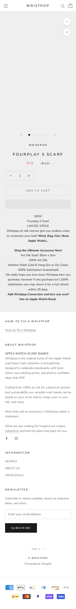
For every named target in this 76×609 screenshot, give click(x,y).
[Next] (55, 135)
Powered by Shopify (38, 564)
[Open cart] (70, 6)
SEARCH (11, 461)
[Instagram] (16, 438)
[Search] (63, 6)
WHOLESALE (14, 475)
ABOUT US (12, 468)
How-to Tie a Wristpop (20, 330)
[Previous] (21, 135)
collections (12, 431)
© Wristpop (38, 557)
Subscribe (21, 528)
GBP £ (36, 549)
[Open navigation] (6, 5)
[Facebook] (6, 438)
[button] (38, 204)
